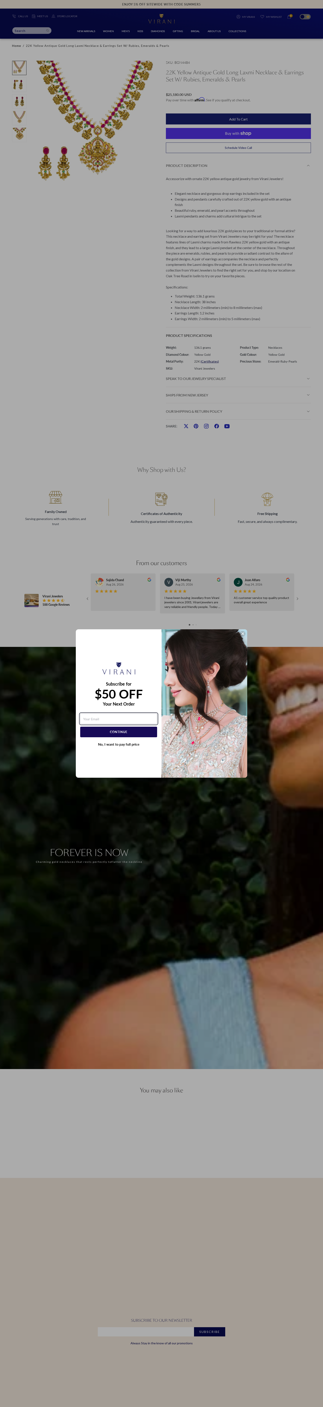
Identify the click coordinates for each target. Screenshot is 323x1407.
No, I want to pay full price (119, 744)
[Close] (242, 633)
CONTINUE (118, 732)
